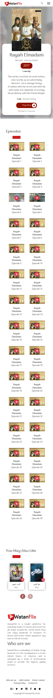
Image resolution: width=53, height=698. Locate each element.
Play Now (26, 105)
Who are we (11, 680)
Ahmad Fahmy (29, 99)
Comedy (26, 71)
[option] (16, 575)
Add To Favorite (27, 111)
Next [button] (30, 596)
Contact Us (32, 683)
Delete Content (38, 680)
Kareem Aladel (31, 60)
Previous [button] (23, 596)
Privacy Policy (19, 683)
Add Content (24, 680)
